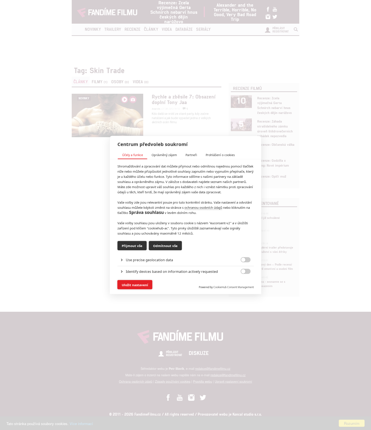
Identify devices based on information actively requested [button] (172, 271)
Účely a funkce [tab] (132, 155)
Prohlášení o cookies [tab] (220, 155)
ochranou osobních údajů (203, 207)
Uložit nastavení (135, 285)
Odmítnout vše (165, 245)
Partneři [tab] (191, 155)
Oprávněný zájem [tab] (164, 155)
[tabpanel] (185, 250)
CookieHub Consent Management (233, 287)
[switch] (242, 282)
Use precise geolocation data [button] (149, 260)
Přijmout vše (132, 245)
